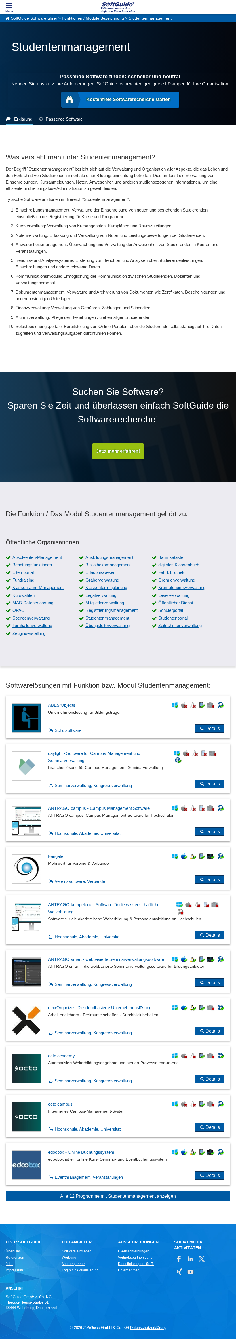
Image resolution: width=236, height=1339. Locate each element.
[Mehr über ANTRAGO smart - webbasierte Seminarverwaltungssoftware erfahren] (118, 971)
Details (212, 728)
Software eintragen (77, 1251)
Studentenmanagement (150, 18)
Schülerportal (170, 610)
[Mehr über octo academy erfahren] (118, 1067)
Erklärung (23, 119)
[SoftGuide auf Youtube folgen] (190, 1272)
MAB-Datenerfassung (32, 602)
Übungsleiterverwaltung (107, 625)
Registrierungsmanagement (111, 610)
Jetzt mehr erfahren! (118, 451)
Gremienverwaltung (176, 580)
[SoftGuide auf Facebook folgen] (179, 1259)
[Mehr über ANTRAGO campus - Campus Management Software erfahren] (118, 820)
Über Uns (13, 1251)
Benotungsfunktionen (32, 564)
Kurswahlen (23, 595)
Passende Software (64, 119)
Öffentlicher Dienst (175, 602)
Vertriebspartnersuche (135, 1258)
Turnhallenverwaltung (32, 625)
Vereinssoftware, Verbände (80, 881)
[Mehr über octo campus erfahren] (118, 1116)
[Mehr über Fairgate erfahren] (118, 868)
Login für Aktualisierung (80, 1270)
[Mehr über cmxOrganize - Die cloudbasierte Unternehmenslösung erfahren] (118, 1019)
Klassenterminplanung (106, 587)
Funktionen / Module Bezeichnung (93, 18)
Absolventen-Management (37, 557)
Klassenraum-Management (38, 587)
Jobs (9, 1264)
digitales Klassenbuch (178, 564)
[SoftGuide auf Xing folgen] (179, 1272)
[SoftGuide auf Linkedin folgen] (190, 1259)
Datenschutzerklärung (148, 1327)
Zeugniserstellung (28, 633)
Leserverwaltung (173, 595)
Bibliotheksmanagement (108, 564)
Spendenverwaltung (31, 618)
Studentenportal (173, 618)
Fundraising (23, 580)
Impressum (14, 1270)
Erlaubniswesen (100, 572)
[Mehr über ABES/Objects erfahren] (118, 717)
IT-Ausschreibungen (133, 1251)
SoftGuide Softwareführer (34, 18)
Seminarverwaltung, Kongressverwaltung (93, 785)
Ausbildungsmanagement (109, 557)
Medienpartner (73, 1264)
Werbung (69, 1258)
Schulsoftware (68, 730)
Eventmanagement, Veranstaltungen (89, 1177)
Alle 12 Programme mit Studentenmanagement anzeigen (118, 1196)
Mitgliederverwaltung (104, 602)
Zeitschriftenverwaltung (180, 625)
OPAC (18, 610)
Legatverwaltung (100, 595)
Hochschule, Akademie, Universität (88, 833)
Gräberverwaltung (102, 580)
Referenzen (15, 1258)
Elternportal (23, 572)
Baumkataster (171, 557)
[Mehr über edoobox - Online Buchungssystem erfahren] (118, 1164)
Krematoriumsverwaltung (181, 587)
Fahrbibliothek (171, 572)
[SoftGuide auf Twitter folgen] (202, 1259)
